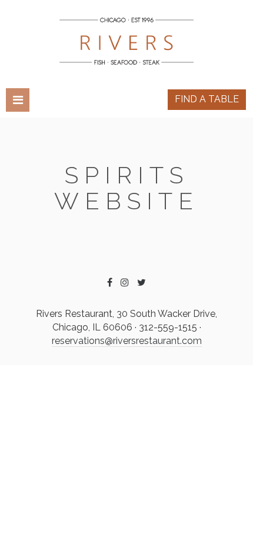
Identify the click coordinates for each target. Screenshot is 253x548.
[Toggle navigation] (17, 100)
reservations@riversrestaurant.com (127, 340)
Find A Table (207, 99)
